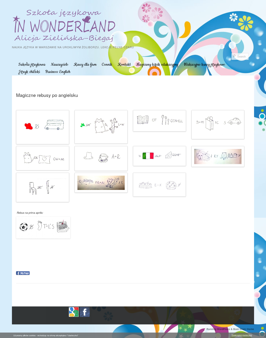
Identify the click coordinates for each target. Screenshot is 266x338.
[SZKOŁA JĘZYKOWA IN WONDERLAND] (65, 25)
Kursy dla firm (85, 64)
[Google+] (73, 311)
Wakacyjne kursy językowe (204, 64)
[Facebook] (84, 311)
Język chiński (29, 72)
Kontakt (124, 64)
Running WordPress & (219, 329)
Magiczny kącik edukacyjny (157, 64)
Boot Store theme (243, 329)
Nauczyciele (59, 64)
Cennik (107, 64)
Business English (57, 72)
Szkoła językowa (31, 64)
